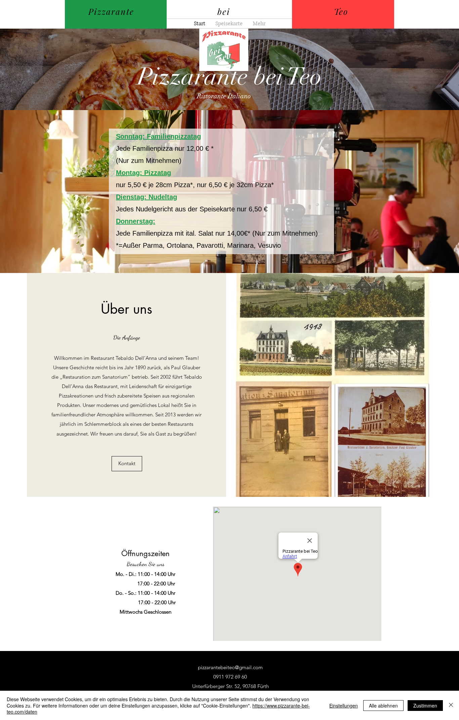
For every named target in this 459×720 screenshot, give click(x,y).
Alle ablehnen (383, 705)
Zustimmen (425, 705)
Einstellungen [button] (343, 705)
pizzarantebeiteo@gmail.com (230, 667)
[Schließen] (451, 705)
